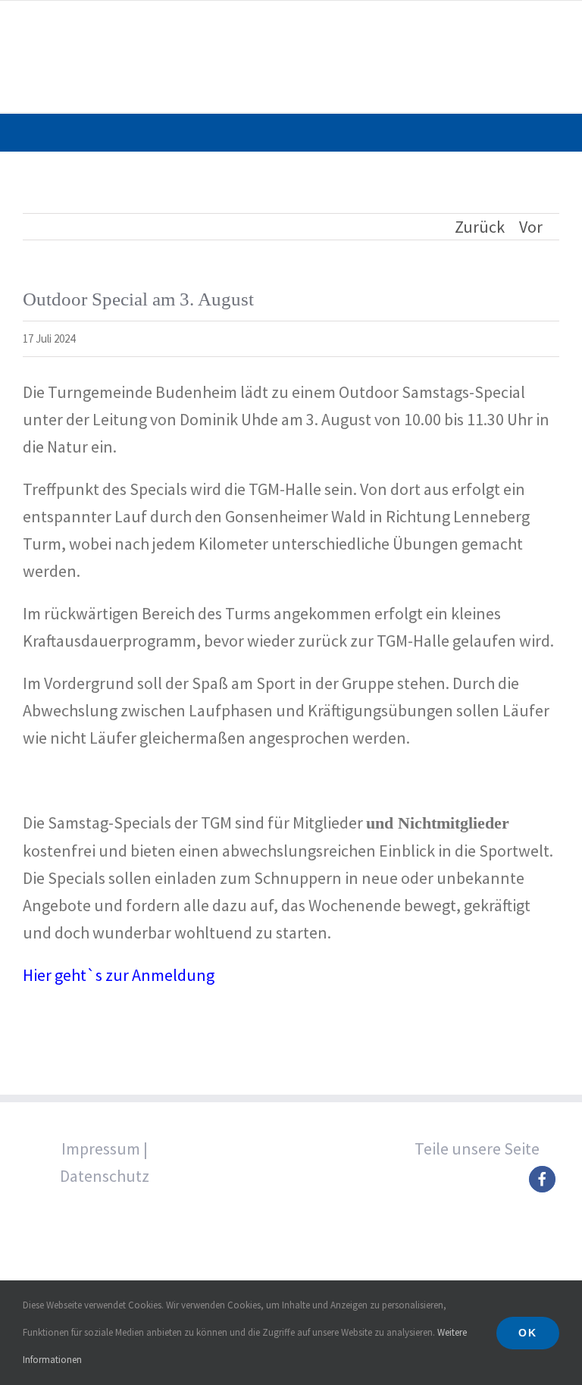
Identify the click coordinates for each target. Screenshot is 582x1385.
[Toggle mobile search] (526, 25)
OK (527, 1333)
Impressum (100, 1148)
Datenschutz (104, 1175)
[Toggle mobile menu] (553, 25)
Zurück (480, 226)
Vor (531, 226)
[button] (542, 1179)
